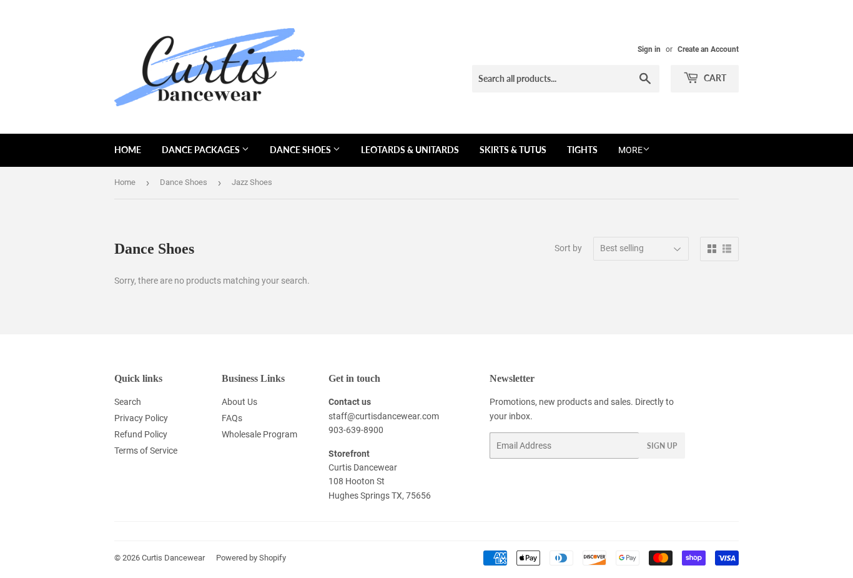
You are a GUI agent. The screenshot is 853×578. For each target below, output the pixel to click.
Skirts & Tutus (513, 149)
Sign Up (662, 446)
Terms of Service (145, 451)
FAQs (232, 418)
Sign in (649, 49)
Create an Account (708, 49)
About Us (239, 402)
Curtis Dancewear (173, 557)
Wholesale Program (259, 434)
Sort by (568, 248)
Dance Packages (202, 149)
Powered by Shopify (251, 557)
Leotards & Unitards (410, 149)
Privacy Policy (141, 418)
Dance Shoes (301, 149)
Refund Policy (140, 434)
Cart (714, 77)
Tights (582, 149)
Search (127, 402)
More (630, 150)
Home (127, 149)
